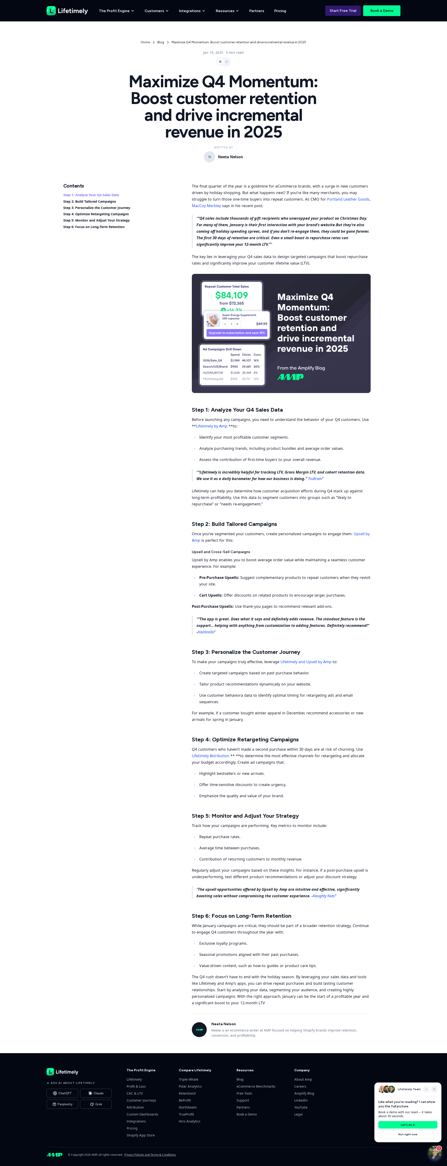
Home (145, 42)
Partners (256, 11)
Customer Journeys (141, 1100)
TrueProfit (186, 1114)
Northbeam (188, 1107)
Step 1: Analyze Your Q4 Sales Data (91, 195)
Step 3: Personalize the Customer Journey (96, 208)
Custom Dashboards (142, 1114)
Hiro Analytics (189, 1121)
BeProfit (185, 1100)
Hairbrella (206, 632)
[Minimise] (426, 1089)
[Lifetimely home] (67, 10)
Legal (298, 1114)
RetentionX (187, 1093)
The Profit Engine (114, 11)
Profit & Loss (136, 1086)
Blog (160, 42)
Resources (225, 11)
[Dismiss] (434, 1089)
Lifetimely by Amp (211, 426)
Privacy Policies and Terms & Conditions (150, 1154)
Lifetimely (134, 1079)
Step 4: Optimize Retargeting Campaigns (96, 214)
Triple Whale (188, 1079)
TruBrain (315, 478)
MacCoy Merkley (206, 205)
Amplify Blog (304, 1093)
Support (243, 1100)
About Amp (303, 1079)
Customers (154, 11)
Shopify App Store (141, 1135)
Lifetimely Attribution (210, 755)
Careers (300, 1086)
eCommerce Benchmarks (256, 1086)
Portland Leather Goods (348, 199)
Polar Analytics (190, 1086)
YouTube (301, 1107)
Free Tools (244, 1093)
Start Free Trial (343, 10)
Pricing (280, 11)
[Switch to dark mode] (223, 62)
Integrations (190, 11)
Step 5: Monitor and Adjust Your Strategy (96, 220)
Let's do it (408, 1124)
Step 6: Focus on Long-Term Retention (94, 227)
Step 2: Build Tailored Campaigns (89, 201)
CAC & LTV (135, 1093)
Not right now (407, 1134)
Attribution (135, 1107)
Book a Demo (381, 10)
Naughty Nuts (324, 896)
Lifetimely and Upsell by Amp (306, 661)
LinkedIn (301, 1100)
